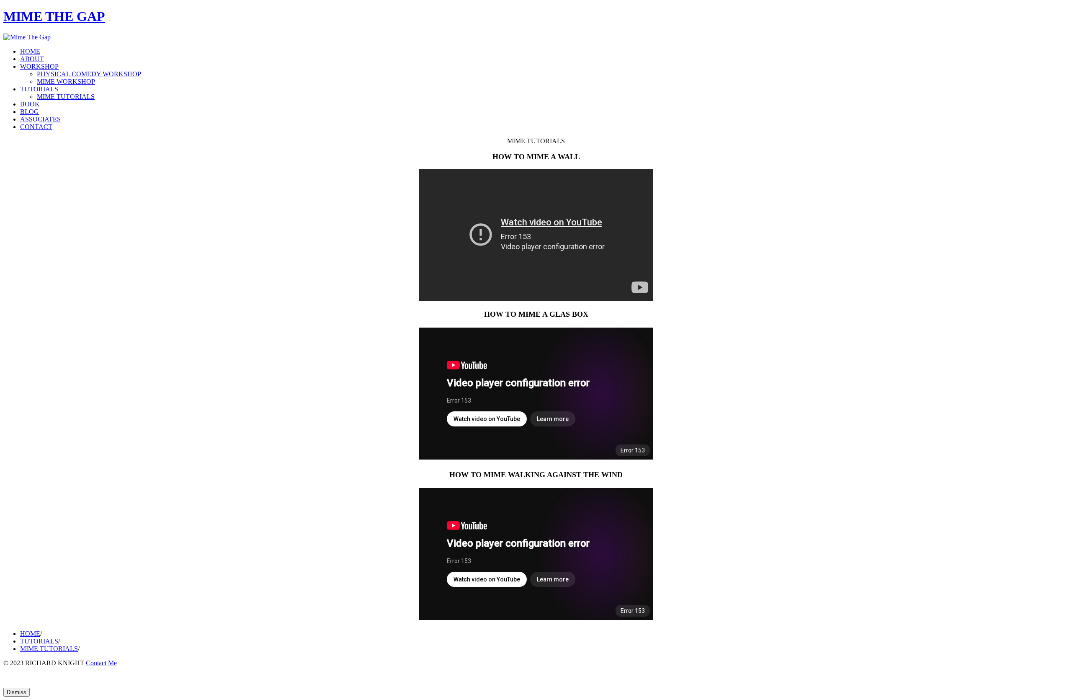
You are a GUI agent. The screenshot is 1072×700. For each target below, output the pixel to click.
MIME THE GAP (54, 16)
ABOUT (32, 58)
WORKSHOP (39, 66)
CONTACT (36, 126)
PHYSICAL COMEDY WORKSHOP (89, 73)
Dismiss (16, 692)
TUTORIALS (39, 89)
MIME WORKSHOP (66, 81)
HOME (30, 51)
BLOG (29, 111)
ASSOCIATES (40, 119)
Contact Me (101, 662)
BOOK (30, 104)
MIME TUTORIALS (66, 96)
